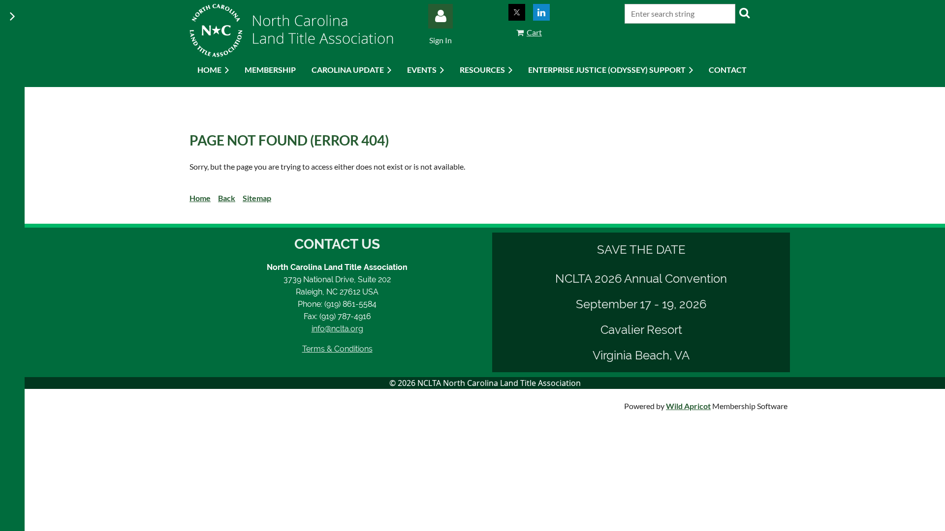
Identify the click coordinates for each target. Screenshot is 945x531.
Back (226, 198)
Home (200, 198)
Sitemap (257, 198)
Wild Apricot (688, 406)
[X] (516, 12)
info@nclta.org (337, 328)
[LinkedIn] (541, 12)
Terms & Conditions (337, 349)
